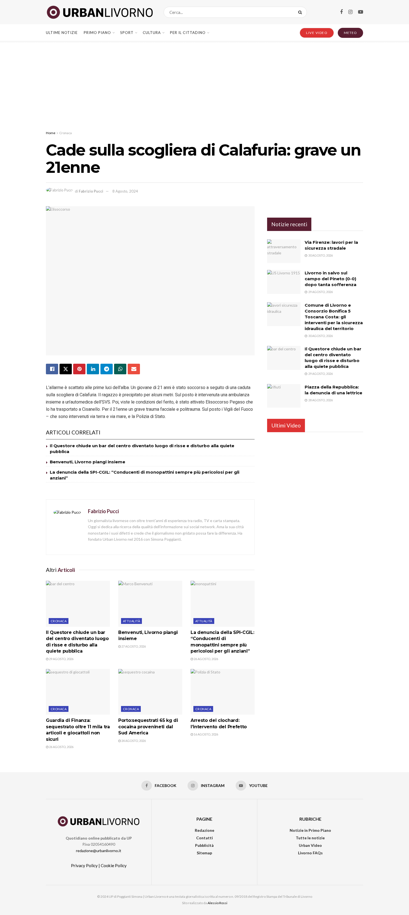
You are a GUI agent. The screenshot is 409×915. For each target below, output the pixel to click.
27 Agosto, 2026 (133, 646)
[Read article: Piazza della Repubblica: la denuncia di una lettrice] (283, 396)
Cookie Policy (114, 865)
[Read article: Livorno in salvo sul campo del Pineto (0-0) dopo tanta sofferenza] (283, 282)
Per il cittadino (188, 32)
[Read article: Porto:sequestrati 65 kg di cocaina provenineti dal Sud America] (150, 692)
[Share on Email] (134, 369)
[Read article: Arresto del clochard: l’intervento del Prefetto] (223, 692)
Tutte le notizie (310, 837)
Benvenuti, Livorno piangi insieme (87, 461)
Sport (127, 32)
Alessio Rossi (217, 903)
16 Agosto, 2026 (205, 734)
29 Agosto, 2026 (60, 659)
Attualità (131, 621)
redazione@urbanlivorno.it (98, 850)
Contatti (204, 837)
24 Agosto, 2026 (133, 740)
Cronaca (65, 133)
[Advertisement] (204, 83)
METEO (350, 33)
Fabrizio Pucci (91, 191)
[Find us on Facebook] (341, 12)
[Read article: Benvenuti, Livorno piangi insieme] (150, 603)
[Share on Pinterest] (79, 369)
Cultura (152, 32)
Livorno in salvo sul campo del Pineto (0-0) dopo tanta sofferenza (330, 278)
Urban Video (310, 845)
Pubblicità (204, 845)
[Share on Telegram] (106, 369)
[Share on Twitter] (66, 369)
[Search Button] (301, 12)
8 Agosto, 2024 (125, 191)
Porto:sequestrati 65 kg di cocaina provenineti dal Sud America (148, 727)
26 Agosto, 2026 (205, 659)
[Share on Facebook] (52, 369)
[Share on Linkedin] (93, 369)
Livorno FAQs (310, 852)
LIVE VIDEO (316, 33)
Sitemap (204, 852)
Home (50, 133)
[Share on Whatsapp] (120, 369)
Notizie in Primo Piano (310, 830)
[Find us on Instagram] (350, 12)
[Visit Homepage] (100, 12)
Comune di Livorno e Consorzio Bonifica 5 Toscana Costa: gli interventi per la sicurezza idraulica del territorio (334, 316)
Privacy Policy (84, 865)
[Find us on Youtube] (360, 12)
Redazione (204, 830)
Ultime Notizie (62, 32)
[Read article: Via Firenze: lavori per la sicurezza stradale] (283, 251)
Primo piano (97, 32)
